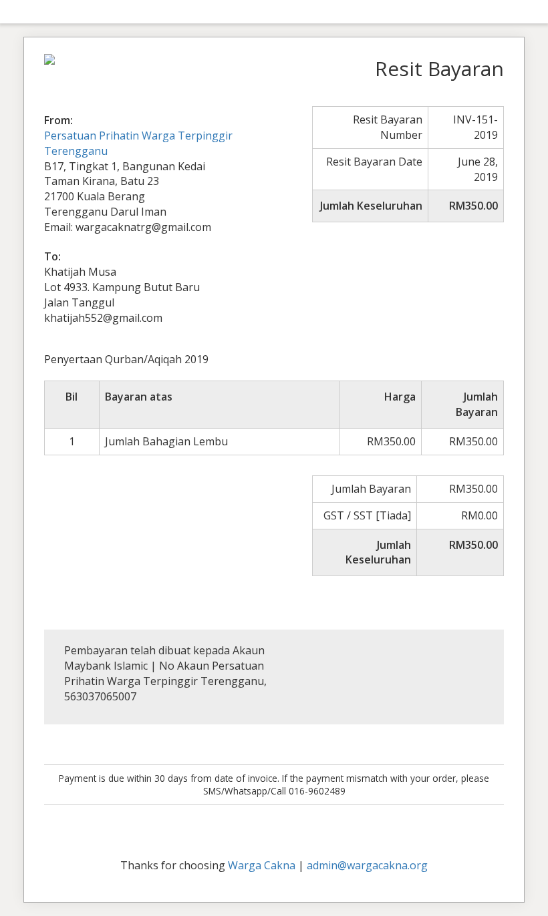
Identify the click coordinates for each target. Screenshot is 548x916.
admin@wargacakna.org (367, 865)
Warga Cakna (261, 865)
